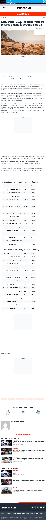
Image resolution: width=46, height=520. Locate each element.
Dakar (4, 399)
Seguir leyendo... (14, 424)
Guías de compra (23, 10)
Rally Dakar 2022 (39, 399)
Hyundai (41, 5)
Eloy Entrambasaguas (6, 28)
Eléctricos (36, 10)
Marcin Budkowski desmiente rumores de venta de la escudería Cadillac (16, 76)
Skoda (32, 5)
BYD (22, 5)
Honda (11, 399)
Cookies (36, 517)
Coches (16, 10)
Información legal (31, 517)
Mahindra (36, 5)
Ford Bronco (27, 5)
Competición (10, 10)
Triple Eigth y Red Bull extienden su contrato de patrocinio (13, 78)
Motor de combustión (16, 5)
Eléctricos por (7, 3)
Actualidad (2, 10)
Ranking (30, 10)
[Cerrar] (44, 30)
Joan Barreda (20, 399)
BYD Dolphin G (8, 5)
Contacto (25, 517)
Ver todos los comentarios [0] (23, 434)
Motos (29, 399)
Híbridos (42, 10)
